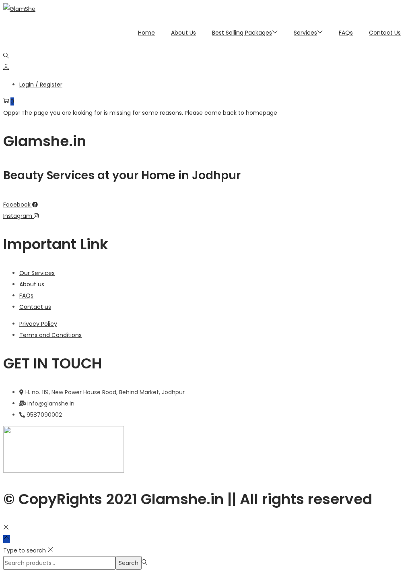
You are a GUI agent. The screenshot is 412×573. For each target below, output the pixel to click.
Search (128, 563)
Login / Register (40, 85)
